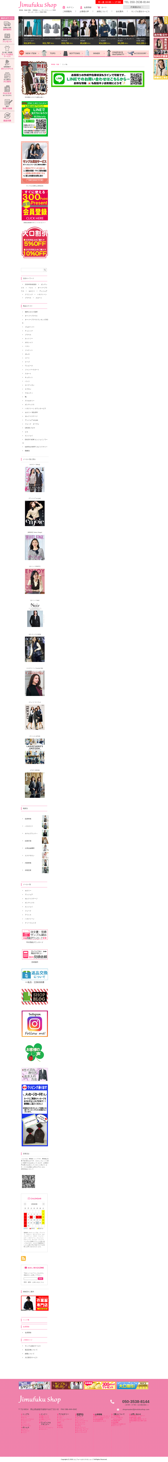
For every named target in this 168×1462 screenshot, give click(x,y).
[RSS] (23, 1259)
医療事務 (28, 819)
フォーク (28, 911)
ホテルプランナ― (31, 833)
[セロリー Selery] (35, 464)
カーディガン (29, 385)
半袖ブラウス (44, 1417)
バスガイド (29, 826)
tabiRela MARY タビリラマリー (36, 447)
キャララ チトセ (81, 1430)
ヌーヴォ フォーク (81, 1429)
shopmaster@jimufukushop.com (136, 1409)
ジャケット (29, 350)
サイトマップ (116, 1425)
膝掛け (60, 1425)
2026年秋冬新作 (30, 284)
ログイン (70, 7)
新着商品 (79, 1414)
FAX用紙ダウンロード (137, 1415)
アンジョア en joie (31, 420)
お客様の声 (84, 11)
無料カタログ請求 (31, 312)
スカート (39, 298)
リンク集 (26, 1320)
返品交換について (31, 1350)
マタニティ (29, 393)
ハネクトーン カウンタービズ (35, 408)
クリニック (29, 294)
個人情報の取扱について (137, 1419)
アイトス (28, 915)
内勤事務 (28, 863)
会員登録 (87, 7)
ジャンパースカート (32, 370)
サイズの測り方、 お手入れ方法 (117, 1418)
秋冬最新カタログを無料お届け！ (35, 97)
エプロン (28, 389)
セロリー (32, 291)
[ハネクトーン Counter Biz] (35, 668)
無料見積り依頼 (135, 1417)
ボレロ (27, 354)
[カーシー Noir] (34, 600)
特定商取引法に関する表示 (137, 1421)
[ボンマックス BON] (35, 634)
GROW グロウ (30, 428)
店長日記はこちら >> (27, 1169)
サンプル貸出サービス (140, 11)
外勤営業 (28, 870)
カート (104, 7)
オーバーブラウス (31, 316)
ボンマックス (29, 404)
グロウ (78, 1425)
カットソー (29, 338)
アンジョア (43, 291)
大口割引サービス (31, 1357)
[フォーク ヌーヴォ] (35, 702)
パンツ (27, 381)
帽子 (59, 1422)
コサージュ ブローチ (64, 1419)
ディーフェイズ (30, 923)
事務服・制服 (55, 64)
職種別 (27, 451)
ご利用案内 (67, 11)
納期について (102, 11)
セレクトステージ (31, 416)
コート (27, 358)
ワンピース (29, 366)
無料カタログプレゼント (101, 1416)
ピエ (26, 432)
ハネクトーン (42, 294)
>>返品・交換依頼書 (34, 982)
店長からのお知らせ (118, 1424)
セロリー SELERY (31, 412)
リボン (60, 1417)
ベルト (60, 1424)
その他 (60, 1427)
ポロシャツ (29, 342)
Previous (20, 31)
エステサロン (29, 855)
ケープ (27, 362)
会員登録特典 (98, 1419)
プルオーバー (29, 327)
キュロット (29, 377)
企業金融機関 (29, 848)
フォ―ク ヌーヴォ (32, 424)
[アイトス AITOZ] (35, 736)
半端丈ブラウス (45, 1419)
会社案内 (119, 11)
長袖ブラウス (44, 1416)
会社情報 (114, 1422)
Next (147, 31)
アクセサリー (29, 401)
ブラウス (28, 298)
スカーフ (60, 1416)
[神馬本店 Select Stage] (35, 532)
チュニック (29, 331)
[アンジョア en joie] (35, 498)
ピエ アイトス (80, 1427)
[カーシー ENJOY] (34, 566)
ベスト (31, 288)
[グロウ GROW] (35, 770)
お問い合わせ (135, 1414)
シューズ (60, 1421)
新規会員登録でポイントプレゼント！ (35, 222)
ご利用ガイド (27, 1340)
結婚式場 (28, 841)
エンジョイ (29, 436)
